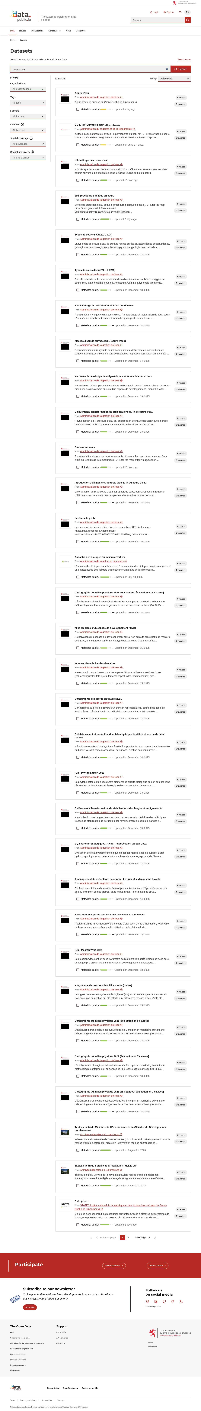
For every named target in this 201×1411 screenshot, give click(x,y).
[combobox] (158, 20)
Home (12, 40)
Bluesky (147, 1301)
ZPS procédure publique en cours (94, 195)
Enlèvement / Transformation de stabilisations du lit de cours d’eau (114, 411)
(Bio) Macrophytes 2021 (88, 950)
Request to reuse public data (21, 1349)
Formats (14, 110)
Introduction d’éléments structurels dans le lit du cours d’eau (110, 482)
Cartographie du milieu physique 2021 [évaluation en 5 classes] (112, 1020)
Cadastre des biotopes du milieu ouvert (100, 557)
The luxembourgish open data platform (58, 18)
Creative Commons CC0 (71, 1407)
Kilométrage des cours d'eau (91, 160)
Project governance (18, 1365)
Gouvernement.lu (89, 1388)
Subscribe (29, 1307)
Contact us (81, 31)
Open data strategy (17, 1354)
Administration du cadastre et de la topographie (106, 129)
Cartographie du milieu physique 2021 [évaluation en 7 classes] (112, 1056)
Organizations (37, 31)
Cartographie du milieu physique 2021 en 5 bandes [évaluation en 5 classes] (119, 592)
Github (173, 1301)
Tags (12, 97)
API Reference (62, 1338)
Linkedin (156, 1301)
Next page (140, 1237)
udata (150, 1343)
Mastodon (164, 1301)
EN (187, 12)
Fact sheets (15, 1371)
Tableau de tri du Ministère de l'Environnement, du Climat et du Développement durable (121, 1129)
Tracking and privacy (28, 1400)
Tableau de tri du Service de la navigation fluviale (105, 1165)
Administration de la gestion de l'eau (100, 97)
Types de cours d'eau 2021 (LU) (93, 234)
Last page (155, 1237)
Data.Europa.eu (70, 1388)
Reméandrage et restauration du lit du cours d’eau (104, 305)
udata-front (152, 1346)
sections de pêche (85, 518)
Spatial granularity (20, 152)
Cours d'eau (82, 93)
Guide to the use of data (19, 1338)
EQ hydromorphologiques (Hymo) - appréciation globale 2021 (111, 843)
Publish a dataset (112, 1265)
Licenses (15, 124)
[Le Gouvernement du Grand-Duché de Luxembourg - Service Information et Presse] (170, 1333)
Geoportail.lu (53, 1388)
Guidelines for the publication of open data (27, 1343)
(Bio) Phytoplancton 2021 (89, 772)
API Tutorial (61, 1332)
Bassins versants (85, 447)
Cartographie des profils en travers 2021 (98, 698)
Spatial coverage (19, 138)
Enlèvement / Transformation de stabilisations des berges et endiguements (118, 808)
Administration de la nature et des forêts (102, 561)
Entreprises (81, 1201)
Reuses (22, 31)
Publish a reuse (156, 1265)
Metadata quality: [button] (78, 109)
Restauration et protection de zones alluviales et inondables (110, 914)
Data (12, 31)
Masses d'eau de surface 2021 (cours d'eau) (100, 341)
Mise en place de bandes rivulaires (95, 663)
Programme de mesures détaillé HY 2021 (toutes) (103, 985)
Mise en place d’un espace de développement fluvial (105, 628)
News (68, 31)
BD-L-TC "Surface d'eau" (97, 124)
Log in (156, 12)
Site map (60, 1400)
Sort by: (153, 78)
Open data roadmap (18, 1360)
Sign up (170, 12)
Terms (13, 1400)
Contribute (53, 31)
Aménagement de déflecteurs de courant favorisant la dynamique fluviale (117, 879)
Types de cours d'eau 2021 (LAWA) (95, 270)
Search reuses (184, 59)
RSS (181, 1301)
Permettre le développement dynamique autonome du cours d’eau (113, 376)
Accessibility (47, 1400)
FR (180, 12)
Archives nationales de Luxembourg (100, 1134)
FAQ (12, 1332)
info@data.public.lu (153, 1306)
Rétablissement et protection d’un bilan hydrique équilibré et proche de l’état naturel (120, 736)
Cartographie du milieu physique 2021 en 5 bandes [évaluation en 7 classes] (119, 1091)
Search (188, 20)
